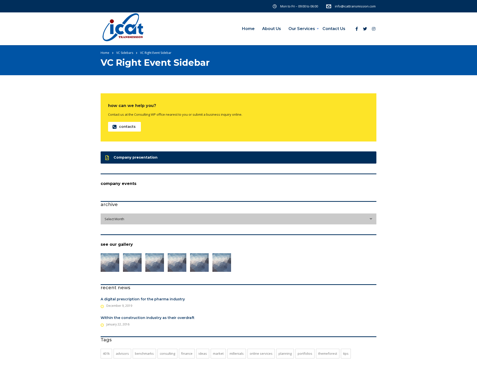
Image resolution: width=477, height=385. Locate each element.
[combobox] (238, 218)
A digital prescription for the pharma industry (143, 299)
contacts (127, 126)
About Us (271, 28)
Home (248, 28)
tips (346, 353)
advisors (122, 353)
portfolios (305, 353)
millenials (237, 353)
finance (187, 353)
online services (261, 353)
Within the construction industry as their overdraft (148, 317)
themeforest (327, 353)
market (218, 353)
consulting (167, 353)
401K (106, 353)
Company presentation (136, 157)
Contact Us (333, 28)
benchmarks (144, 353)
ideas (203, 353)
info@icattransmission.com (355, 6)
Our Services (301, 28)
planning (285, 353)
